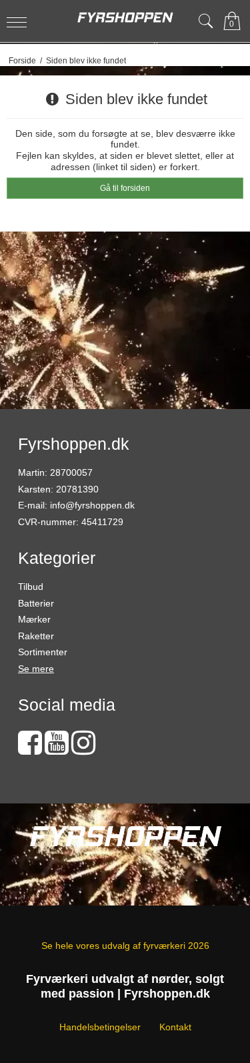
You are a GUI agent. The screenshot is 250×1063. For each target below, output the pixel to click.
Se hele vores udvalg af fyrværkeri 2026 (125, 945)
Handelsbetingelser (100, 1027)
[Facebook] (30, 749)
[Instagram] (83, 749)
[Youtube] (57, 749)
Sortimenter (42, 652)
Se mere (36, 668)
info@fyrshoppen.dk (92, 505)
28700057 (71, 472)
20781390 (77, 489)
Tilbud (30, 586)
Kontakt (175, 1027)
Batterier (36, 603)
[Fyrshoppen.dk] (125, 17)
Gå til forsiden (125, 188)
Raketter (36, 636)
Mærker (34, 619)
